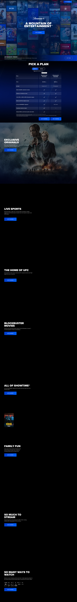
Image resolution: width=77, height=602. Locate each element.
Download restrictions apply (53, 115)
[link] (68, 2)
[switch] (38, 69)
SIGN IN (61, 1)
